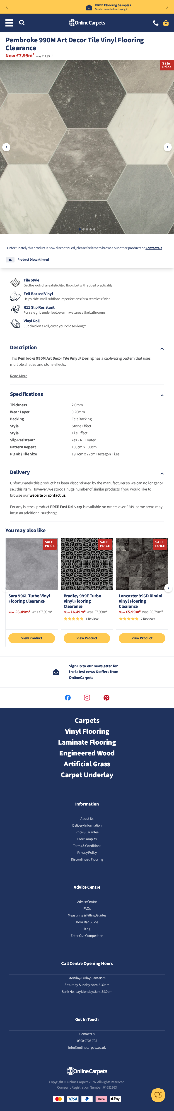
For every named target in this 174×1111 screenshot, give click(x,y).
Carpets (87, 720)
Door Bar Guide (87, 922)
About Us (87, 818)
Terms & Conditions (87, 845)
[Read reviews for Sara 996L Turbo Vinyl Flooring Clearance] (31, 621)
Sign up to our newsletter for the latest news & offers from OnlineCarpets (93, 671)
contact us (56, 495)
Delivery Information (87, 825)
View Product (31, 638)
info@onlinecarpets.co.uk (87, 1047)
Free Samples (87, 839)
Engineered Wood (87, 753)
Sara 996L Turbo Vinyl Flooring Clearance (29, 599)
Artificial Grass (87, 764)
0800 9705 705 (87, 1040)
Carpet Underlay (87, 775)
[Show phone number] (156, 23)
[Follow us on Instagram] (87, 698)
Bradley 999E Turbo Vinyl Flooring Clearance (82, 601)
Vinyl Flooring (87, 731)
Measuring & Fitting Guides (87, 915)
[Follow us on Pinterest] (106, 698)
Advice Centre (87, 901)
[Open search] (22, 23)
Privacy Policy (87, 852)
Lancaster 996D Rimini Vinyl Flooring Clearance (140, 601)
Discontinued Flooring (87, 859)
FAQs (87, 908)
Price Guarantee (87, 832)
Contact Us (153, 247)
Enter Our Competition (87, 935)
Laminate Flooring (87, 742)
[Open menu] (10, 23)
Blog (87, 928)
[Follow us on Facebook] (68, 698)
